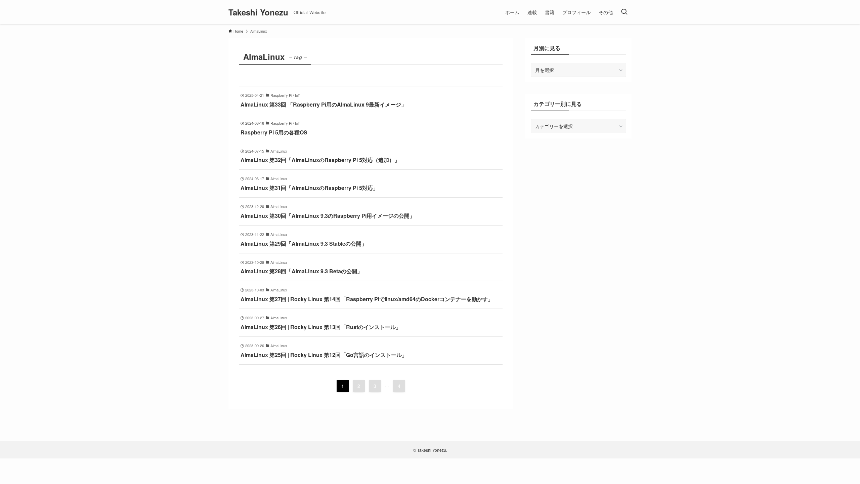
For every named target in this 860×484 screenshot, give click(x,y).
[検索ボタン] (624, 12)
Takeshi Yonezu (258, 12)
